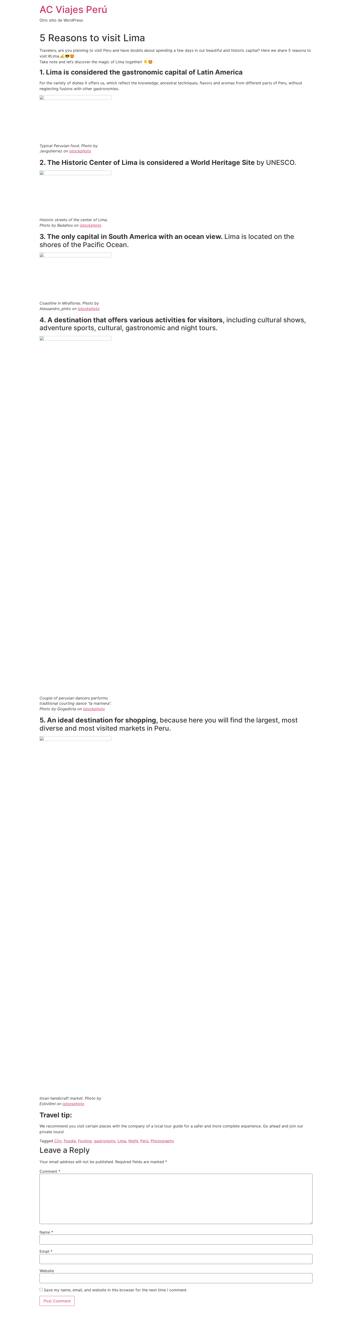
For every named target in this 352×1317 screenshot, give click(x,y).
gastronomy (104, 1140)
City (58, 1140)
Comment (50, 1171)
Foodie (70, 1140)
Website (47, 1271)
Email (46, 1251)
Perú (144, 1140)
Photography (162, 1140)
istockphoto (80, 151)
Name (46, 1232)
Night (133, 1140)
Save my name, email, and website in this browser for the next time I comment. (115, 1290)
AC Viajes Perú (73, 9)
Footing (85, 1140)
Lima (122, 1140)
